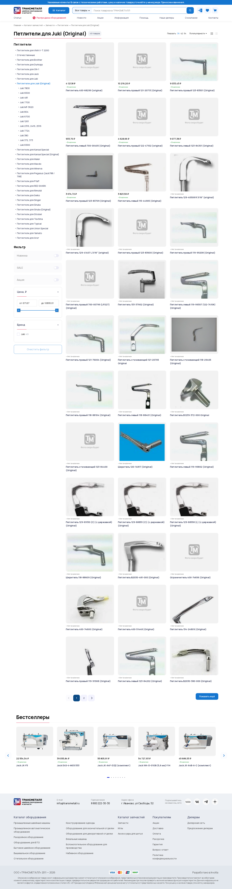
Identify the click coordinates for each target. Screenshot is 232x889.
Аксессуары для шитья (130, 833)
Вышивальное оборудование (29, 853)
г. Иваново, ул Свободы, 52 (137, 803)
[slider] (18, 310)
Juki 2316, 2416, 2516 (30, 125)
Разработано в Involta (205, 872)
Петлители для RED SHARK (31, 185)
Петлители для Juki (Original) (34, 83)
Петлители (22, 44)
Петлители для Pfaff (28, 181)
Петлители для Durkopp (30, 64)
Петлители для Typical (29, 223)
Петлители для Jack (28, 73)
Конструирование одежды (80, 822)
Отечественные (26, 55)
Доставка (158, 828)
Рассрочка (158, 838)
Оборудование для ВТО (27, 842)
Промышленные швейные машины (32, 822)
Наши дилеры (167, 17)
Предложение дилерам (200, 828)
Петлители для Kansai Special (33, 149)
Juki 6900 (25, 144)
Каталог (60, 10)
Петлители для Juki (27, 78)
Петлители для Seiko (28, 195)
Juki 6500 (25, 92)
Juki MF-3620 (26, 107)
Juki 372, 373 (26, 140)
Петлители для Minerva (29, 168)
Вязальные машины (76, 838)
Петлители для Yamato (29, 233)
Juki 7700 (25, 102)
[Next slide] (223, 755)
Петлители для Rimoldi (29, 190)
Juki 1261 (24, 121)
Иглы (120, 828)
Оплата (157, 833)
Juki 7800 (25, 88)
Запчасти (123, 822)
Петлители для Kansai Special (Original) (38, 154)
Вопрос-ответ (161, 849)
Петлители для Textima (30, 218)
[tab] (108, 777)
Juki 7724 (25, 130)
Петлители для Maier (28, 159)
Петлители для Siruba (29, 204)
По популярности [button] (197, 33)
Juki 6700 (25, 116)
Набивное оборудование (79, 853)
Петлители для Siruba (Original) (34, 209)
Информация (122, 17)
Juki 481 (24, 97)
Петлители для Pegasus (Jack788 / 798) (36, 175)
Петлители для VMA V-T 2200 (33, 50)
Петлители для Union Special (32, 228)
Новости (81, 17)
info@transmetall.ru (68, 803)
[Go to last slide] (8, 755)
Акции (100, 17)
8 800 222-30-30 (100, 803)
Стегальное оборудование (29, 858)
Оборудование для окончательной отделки (90, 828)
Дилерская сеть (196, 822)
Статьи (17, 17)
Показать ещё (207, 696)
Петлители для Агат (28, 237)
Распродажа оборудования (51, 17)
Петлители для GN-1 (28, 69)
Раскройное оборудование (28, 837)
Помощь (144, 17)
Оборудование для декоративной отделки (89, 833)
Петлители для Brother (29, 59)
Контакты (213, 17)
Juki (23, 334)
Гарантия (158, 844)
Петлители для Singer (29, 200)
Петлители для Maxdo (29, 163)
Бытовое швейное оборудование (32, 847)
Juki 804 (24, 111)
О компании (191, 17)
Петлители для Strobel (29, 214)
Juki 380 (24, 135)
